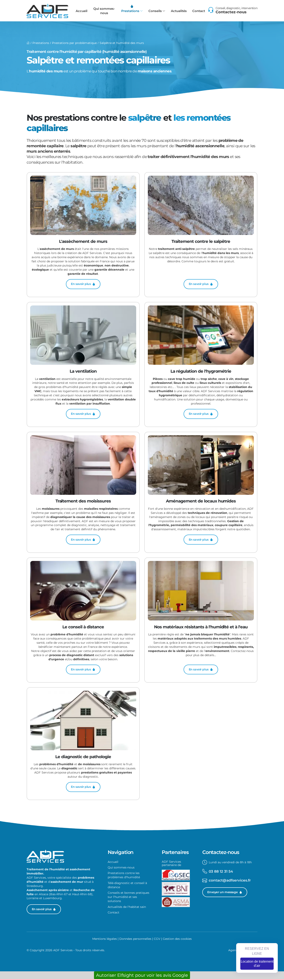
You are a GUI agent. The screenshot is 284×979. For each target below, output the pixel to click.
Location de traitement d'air (257, 963)
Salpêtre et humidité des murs (122, 43)
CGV (157, 938)
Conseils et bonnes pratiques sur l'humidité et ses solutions (128, 897)
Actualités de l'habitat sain (127, 907)
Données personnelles (135, 938)
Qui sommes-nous (104, 11)
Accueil (81, 11)
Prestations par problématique (74, 43)
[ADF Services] (28, 43)
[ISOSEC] (176, 876)
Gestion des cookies (177, 938)
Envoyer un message (222, 892)
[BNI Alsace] (176, 889)
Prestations (130, 11)
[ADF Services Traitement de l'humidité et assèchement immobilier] (47, 10)
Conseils (155, 11)
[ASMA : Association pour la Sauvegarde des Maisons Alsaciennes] (176, 903)
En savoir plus (42, 909)
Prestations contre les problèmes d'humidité (124, 875)
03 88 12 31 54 (221, 871)
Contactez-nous (231, 12)
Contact (198, 11)
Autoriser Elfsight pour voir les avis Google (142, 975)
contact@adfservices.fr (230, 880)
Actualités (179, 11)
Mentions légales (104, 938)
